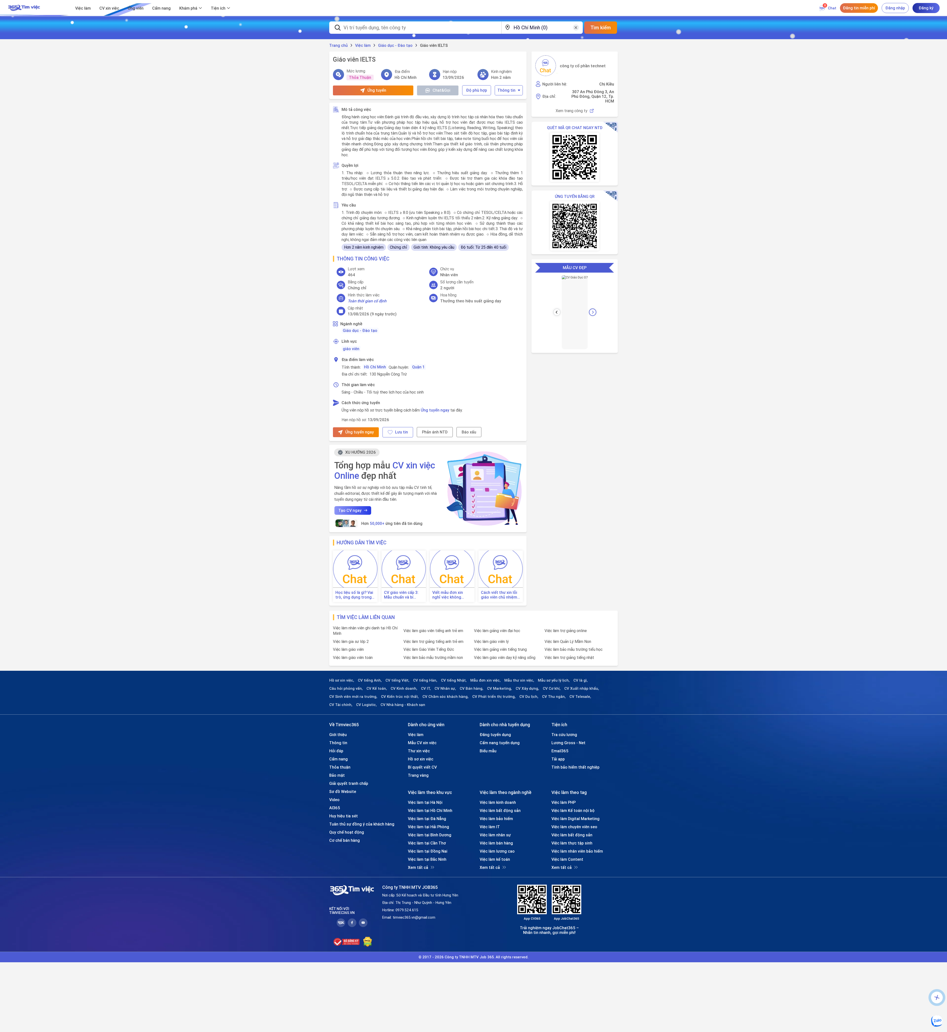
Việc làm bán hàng (496, 843)
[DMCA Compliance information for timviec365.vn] (367, 942)
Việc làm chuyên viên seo (574, 827)
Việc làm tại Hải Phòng (428, 827)
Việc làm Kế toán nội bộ (573, 810)
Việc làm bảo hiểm (496, 818)
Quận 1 (418, 366)
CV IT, (426, 688)
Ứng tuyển (376, 90)
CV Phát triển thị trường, (494, 696)
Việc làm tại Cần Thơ (427, 843)
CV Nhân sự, (445, 688)
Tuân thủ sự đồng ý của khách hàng (361, 824)
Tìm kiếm (600, 27)
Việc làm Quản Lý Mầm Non (568, 641)
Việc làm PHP (563, 802)
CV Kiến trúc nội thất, (400, 696)
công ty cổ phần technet (583, 65)
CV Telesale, (580, 696)
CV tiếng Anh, (370, 680)
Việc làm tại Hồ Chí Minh (430, 810)
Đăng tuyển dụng (495, 734)
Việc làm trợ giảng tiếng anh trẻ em (433, 641)
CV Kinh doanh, (404, 688)
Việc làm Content (567, 859)
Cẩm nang (161, 8)
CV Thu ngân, (554, 696)
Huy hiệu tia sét (343, 816)
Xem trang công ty (571, 110)
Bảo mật (337, 775)
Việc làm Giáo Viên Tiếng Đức (428, 649)
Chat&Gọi (441, 90)
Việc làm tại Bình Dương (429, 835)
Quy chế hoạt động (346, 832)
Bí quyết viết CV (422, 767)
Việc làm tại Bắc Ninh (427, 859)
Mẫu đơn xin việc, (485, 680)
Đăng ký (926, 7)
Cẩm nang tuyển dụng (500, 742)
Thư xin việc (419, 751)
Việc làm (83, 8)
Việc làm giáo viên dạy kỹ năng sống (504, 657)
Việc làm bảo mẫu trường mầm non (433, 657)
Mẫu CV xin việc (422, 742)
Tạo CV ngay (350, 510)
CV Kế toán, (376, 688)
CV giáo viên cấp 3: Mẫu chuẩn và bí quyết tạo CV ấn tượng (401, 595)
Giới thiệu (338, 734)
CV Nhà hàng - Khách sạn (403, 705)
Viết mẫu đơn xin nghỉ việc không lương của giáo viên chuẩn (450, 595)
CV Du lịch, (528, 696)
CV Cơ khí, (552, 688)
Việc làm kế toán (495, 859)
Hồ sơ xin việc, (341, 680)
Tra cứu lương (564, 734)
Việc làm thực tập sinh (571, 843)
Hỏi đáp (336, 751)
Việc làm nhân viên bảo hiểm (577, 851)
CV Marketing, (499, 688)
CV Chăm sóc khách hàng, (445, 696)
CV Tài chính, (340, 705)
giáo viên (351, 348)
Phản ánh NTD (435, 432)
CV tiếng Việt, (397, 680)
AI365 (334, 808)
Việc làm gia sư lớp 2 (351, 641)
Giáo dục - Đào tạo (360, 330)
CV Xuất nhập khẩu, (581, 688)
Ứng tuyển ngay (435, 410)
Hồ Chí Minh (375, 366)
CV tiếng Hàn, (425, 680)
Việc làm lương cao (497, 851)
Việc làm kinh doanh (498, 802)
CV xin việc (109, 8)
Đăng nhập (895, 7)
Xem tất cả (418, 867)
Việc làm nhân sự (495, 835)
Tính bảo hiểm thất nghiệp (575, 767)
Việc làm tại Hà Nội (425, 802)
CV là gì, (580, 680)
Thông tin (506, 90)
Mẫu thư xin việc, (519, 680)
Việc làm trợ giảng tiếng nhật (569, 657)
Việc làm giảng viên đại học (497, 630)
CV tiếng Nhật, (454, 680)
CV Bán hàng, (471, 688)
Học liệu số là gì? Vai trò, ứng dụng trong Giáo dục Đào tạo (354, 595)
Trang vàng (418, 775)
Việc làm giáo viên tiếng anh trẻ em (433, 630)
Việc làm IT (490, 827)
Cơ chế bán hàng (344, 840)
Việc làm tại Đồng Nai (427, 851)
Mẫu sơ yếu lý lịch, (554, 680)
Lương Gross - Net (568, 742)
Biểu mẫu (488, 751)
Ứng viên (136, 8)
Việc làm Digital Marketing (575, 818)
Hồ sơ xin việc (420, 759)
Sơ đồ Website (342, 791)
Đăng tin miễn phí (859, 7)
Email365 (559, 751)
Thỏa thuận (339, 767)
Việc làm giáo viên (348, 649)
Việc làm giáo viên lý (491, 641)
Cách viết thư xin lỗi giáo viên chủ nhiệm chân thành (499, 595)
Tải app (558, 759)
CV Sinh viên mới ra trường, (353, 696)
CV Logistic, (366, 705)
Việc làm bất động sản (500, 810)
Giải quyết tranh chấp (348, 783)
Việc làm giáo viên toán (353, 657)
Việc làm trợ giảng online (566, 630)
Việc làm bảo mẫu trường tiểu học (573, 649)
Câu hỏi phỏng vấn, (346, 688)
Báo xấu (469, 432)
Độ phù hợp (476, 90)
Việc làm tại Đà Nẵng (427, 818)
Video (334, 799)
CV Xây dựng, (527, 688)
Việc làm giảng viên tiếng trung (500, 649)
